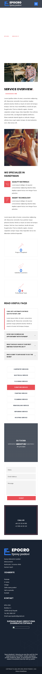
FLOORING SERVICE (21, 381)
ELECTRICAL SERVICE (21, 375)
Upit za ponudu (9, 590)
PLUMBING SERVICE (21, 399)
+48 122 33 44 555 (21, 523)
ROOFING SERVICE (21, 418)
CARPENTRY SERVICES (21, 369)
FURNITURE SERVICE (21, 387)
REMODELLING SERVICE (21, 405)
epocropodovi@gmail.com (16, 616)
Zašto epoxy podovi (10, 587)
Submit (21, 498)
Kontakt (6, 593)
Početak (6, 579)
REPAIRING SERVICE (21, 412)
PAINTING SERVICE (21, 393)
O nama (6, 582)
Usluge (6, 585)
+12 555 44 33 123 (21, 526)
